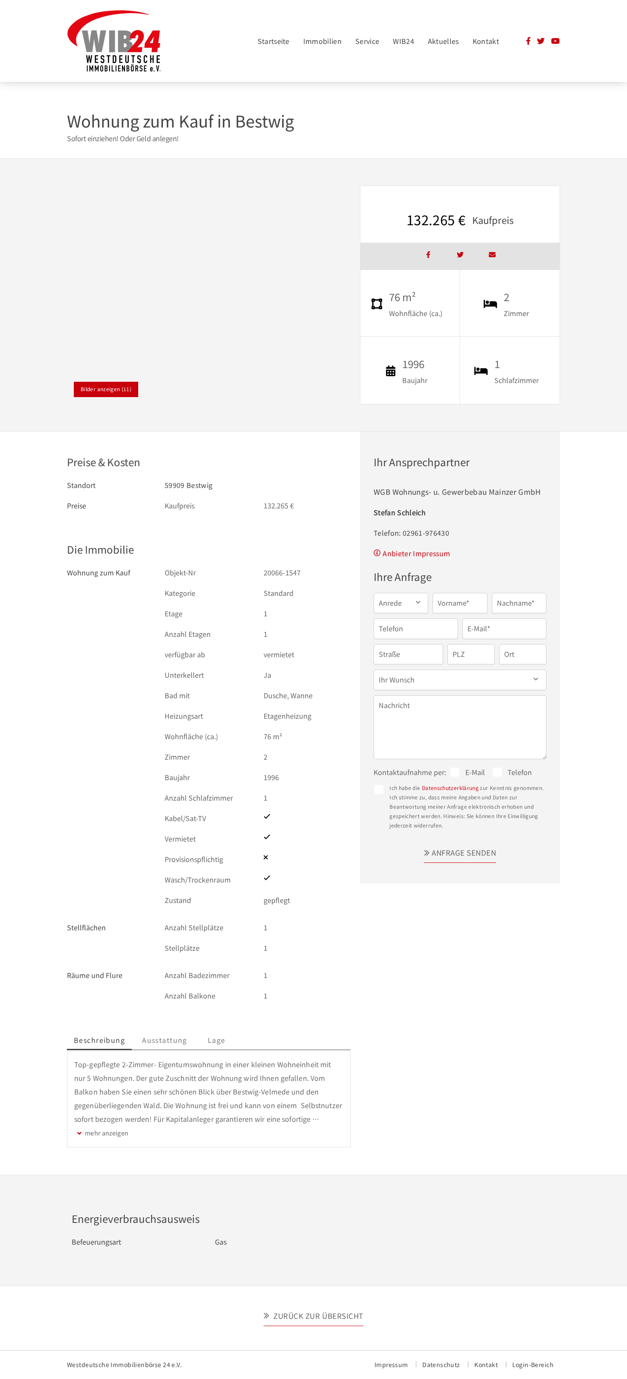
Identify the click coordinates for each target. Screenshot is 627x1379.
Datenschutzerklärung (450, 787)
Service (367, 41)
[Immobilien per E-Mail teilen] (492, 256)
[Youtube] (555, 42)
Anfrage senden (464, 852)
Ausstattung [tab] (164, 1040)
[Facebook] (528, 42)
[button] (401, 602)
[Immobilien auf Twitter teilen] (460, 256)
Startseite (274, 41)
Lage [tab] (217, 1040)
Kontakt (486, 41)
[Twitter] (541, 42)
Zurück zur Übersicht (317, 1315)
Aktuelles (443, 41)
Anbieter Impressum (416, 553)
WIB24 (403, 41)
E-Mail (475, 772)
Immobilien (322, 41)
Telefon (520, 772)
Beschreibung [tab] (99, 1040)
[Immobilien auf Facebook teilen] (428, 256)
